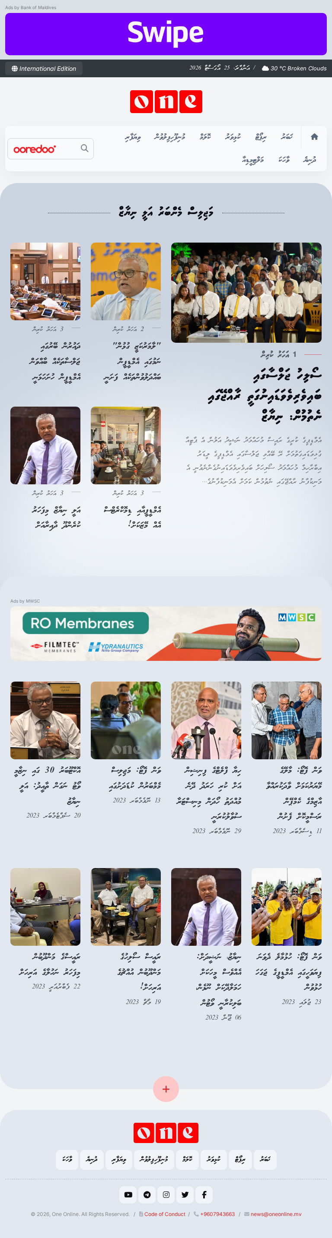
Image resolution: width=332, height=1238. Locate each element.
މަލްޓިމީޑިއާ (253, 160)
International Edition (47, 68)
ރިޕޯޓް (261, 137)
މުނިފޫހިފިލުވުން (170, 137)
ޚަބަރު (287, 137)
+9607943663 (217, 1214)
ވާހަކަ (283, 160)
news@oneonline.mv (276, 1214)
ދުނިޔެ (310, 160)
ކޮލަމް (205, 137)
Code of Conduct (164, 1214)
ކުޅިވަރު (233, 137)
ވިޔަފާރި (132, 137)
